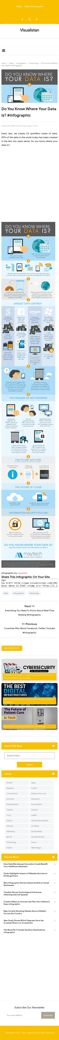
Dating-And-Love (38, 793)
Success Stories (37, 837)
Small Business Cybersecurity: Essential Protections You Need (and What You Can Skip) (28, 676)
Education (35, 799)
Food (8, 815)
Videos (9, 847)
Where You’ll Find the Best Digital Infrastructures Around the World (29, 701)
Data (6, 593)
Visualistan (32, 1033)
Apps (33, 782)
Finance (34, 810)
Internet (9, 826)
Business (10, 788)
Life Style (35, 826)
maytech (22, 573)
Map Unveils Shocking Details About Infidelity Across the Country (25, 912)
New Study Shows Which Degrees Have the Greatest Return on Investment (24, 921)
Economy (10, 799)
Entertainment (12, 804)
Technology (34, 593)
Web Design (36, 847)
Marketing (10, 831)
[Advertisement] (29, 184)
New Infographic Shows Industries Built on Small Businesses (26, 884)
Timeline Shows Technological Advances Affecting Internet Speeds (23, 893)
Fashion (9, 810)
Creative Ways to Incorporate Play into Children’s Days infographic (27, 902)
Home (19, 6)
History (9, 820)
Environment (36, 804)
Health (34, 815)
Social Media (36, 831)
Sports (9, 837)
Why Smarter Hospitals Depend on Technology (24, 726)
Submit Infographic (34, 6)
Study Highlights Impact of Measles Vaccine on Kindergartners (25, 874)
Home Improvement (39, 820)
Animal (9, 782)
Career (34, 788)
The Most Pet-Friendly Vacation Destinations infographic (24, 931)
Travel (33, 842)
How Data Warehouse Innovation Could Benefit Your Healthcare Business (26, 865)
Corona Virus (11, 793)
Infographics (18, 593)
